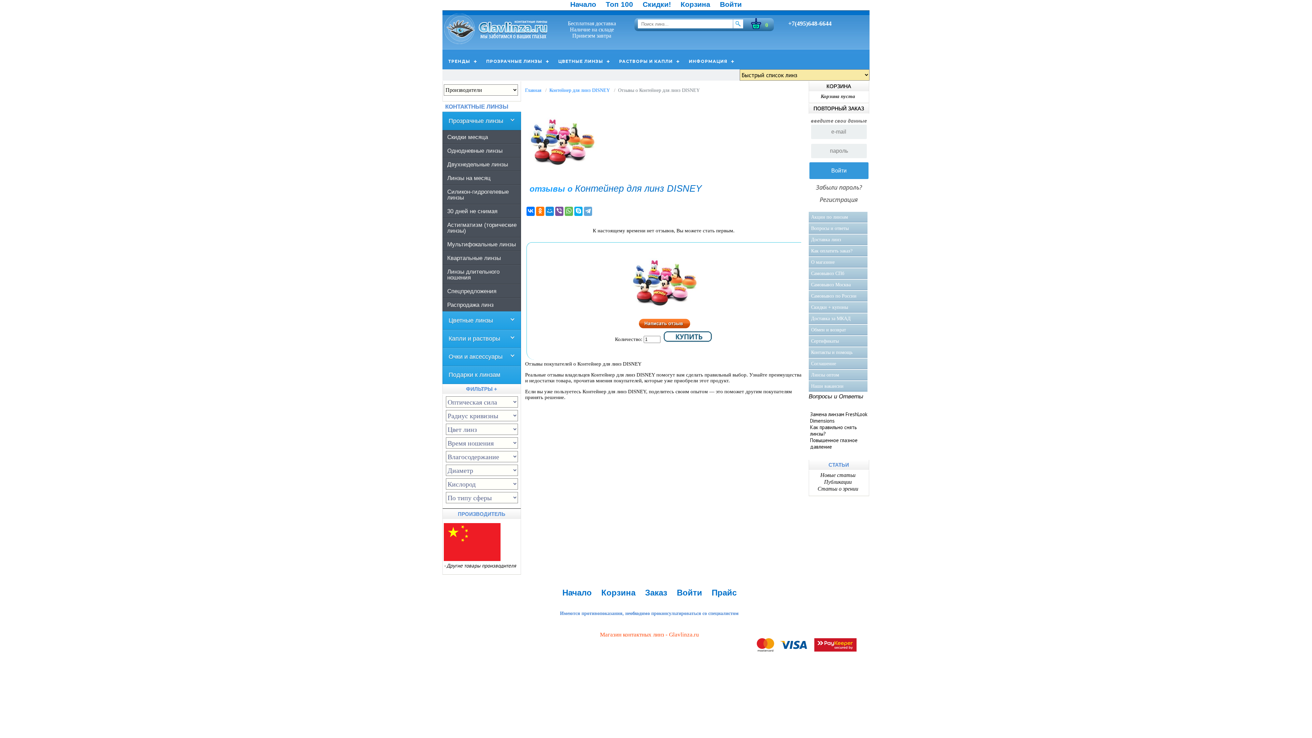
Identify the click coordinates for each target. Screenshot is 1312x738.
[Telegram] (588, 211)
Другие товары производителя (481, 565)
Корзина (695, 4)
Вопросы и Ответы (836, 396)
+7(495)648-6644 (810, 23)
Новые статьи (838, 475)
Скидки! (657, 4)
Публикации (838, 482)
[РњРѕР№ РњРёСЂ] (550, 211)
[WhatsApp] (569, 211)
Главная (533, 90)
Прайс (724, 592)
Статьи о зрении (838, 489)
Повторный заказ (839, 108)
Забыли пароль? (839, 187)
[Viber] (559, 211)
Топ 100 (619, 4)
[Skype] (578, 211)
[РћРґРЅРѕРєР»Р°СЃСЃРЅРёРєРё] (540, 211)
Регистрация (839, 199)
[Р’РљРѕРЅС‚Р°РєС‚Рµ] (531, 211)
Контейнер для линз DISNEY (579, 90)
